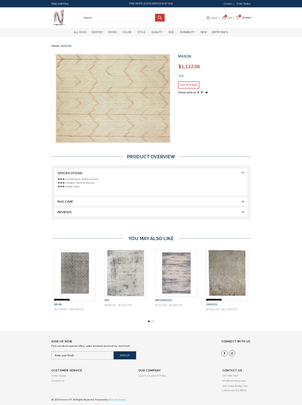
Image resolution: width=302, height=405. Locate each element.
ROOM (112, 32)
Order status (243, 3)
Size (171, 32)
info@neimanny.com (234, 380)
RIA (107, 300)
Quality (156, 32)
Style (141, 32)
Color (126, 32)
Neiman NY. (66, 399)
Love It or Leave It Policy (152, 375)
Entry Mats (220, 32)
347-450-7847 (230, 375)
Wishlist (239, 16)
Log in (213, 17)
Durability (187, 32)
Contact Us (57, 380)
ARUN (58, 304)
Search (160, 18)
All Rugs (80, 32)
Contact (228, 3)
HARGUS (211, 304)
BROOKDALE (163, 300)
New (204, 32)
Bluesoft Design (117, 399)
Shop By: (97, 32)
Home (55, 46)
